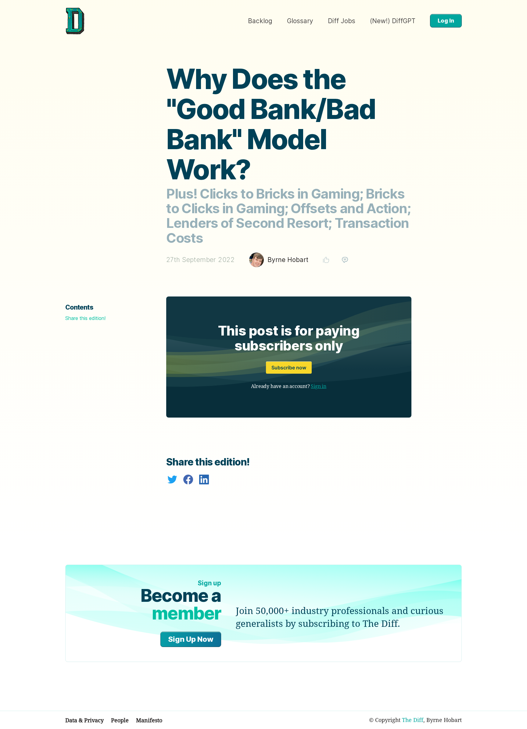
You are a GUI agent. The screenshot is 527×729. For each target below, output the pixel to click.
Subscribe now (288, 367)
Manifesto (149, 720)
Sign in (318, 386)
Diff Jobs (341, 21)
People (120, 720)
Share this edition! (85, 318)
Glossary (300, 21)
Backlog (260, 21)
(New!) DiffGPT (392, 21)
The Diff (412, 720)
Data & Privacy (84, 720)
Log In (446, 20)
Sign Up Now (190, 639)
